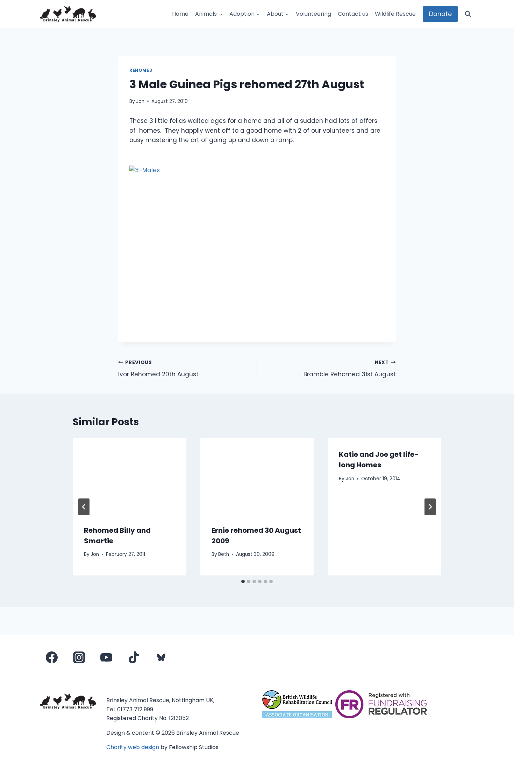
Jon (140, 101)
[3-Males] (257, 248)
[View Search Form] (468, 14)
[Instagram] (79, 657)
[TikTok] (134, 657)
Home (180, 14)
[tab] (243, 581)
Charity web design (132, 747)
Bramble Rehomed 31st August (350, 369)
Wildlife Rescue (395, 14)
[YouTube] (106, 657)
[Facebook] (52, 657)
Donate (440, 13)
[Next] (430, 506)
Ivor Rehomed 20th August (158, 369)
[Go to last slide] (84, 506)
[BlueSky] (161, 657)
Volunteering (313, 14)
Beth (223, 554)
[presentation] (129, 476)
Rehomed (140, 70)
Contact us (353, 14)
